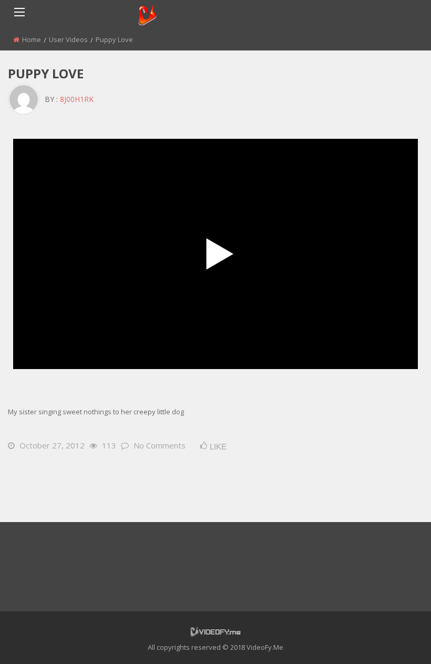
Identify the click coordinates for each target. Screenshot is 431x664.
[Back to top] (397, 640)
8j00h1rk (77, 99)
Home (31, 39)
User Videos (68, 39)
